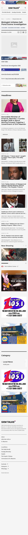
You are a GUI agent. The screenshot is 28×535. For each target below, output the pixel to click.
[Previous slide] (23, 246)
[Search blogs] (25, 7)
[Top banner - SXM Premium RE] (14, 2)
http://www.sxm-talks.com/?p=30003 (15, 78)
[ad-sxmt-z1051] (14, 307)
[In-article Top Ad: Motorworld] (14, 58)
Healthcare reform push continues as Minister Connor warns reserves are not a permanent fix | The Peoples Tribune (13, 212)
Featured (23, 27)
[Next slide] (26, 246)
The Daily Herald (6, 12)
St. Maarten (4, 441)
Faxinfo (24, 12)
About (2, 437)
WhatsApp (4, 468)
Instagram (4, 466)
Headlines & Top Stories (14, 27)
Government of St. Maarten (8, 458)
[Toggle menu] (2, 7)
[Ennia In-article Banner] (14, 85)
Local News (8, 19)
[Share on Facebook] (21, 32)
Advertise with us (5, 439)
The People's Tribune (6, 456)
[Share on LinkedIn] (26, 32)
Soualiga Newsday (16, 12)
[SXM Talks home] (14, 8)
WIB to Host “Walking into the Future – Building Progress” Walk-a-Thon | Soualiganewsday (13, 224)
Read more (6, 134)
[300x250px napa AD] (14, 333)
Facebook (3, 464)
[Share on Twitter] (23, 32)
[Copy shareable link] (18, 32)
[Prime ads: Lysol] (14, 280)
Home (2, 19)
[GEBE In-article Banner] (14, 69)
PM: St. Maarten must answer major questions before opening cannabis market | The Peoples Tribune (12, 236)
